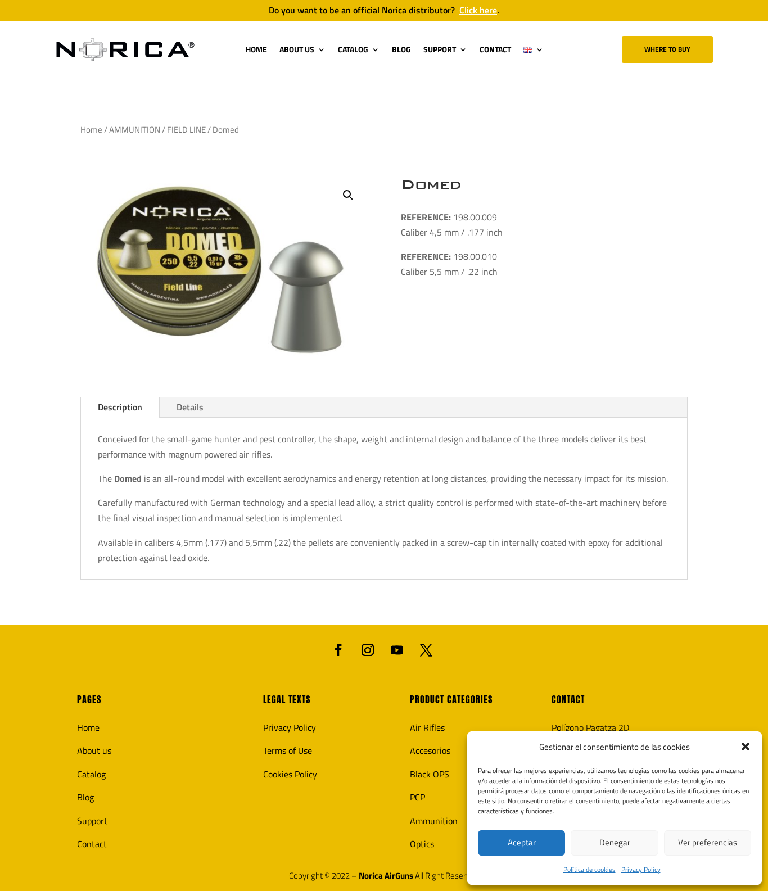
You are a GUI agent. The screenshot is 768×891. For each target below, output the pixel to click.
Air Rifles (427, 727)
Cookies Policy (290, 774)
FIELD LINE (186, 129)
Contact (92, 844)
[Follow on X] (426, 649)
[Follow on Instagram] (367, 649)
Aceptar (522, 842)
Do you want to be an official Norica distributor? (384, 10)
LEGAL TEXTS (286, 699)
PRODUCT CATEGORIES (451, 699)
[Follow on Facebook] (338, 649)
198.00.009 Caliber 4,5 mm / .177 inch (452, 224)
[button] (745, 746)
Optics (422, 844)
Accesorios (430, 750)
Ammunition (434, 820)
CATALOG (353, 49)
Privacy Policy (641, 869)
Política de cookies (589, 869)
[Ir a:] (125, 50)
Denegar (614, 842)
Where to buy (667, 49)
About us (94, 750)
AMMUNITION (134, 129)
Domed (431, 184)
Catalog (91, 774)
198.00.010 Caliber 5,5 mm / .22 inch (449, 264)
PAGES (89, 699)
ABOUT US (296, 49)
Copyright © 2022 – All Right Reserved (384, 876)
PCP (417, 797)
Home (91, 129)
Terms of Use (287, 750)
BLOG (401, 49)
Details (190, 407)
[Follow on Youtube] (397, 649)
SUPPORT (439, 49)
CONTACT (495, 49)
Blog (85, 797)
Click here (478, 10)
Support (92, 820)
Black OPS (429, 774)
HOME (256, 49)
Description (120, 407)
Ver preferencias (707, 842)
